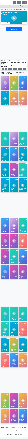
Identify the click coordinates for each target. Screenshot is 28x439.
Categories (23, 6)
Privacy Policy (19, 427)
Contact (13, 427)
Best (10, 6)
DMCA (25, 427)
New (16, 6)
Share (24, 22)
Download (14, 29)
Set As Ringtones (18, 434)
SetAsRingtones (6, 2)
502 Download (6, 22)
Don (8, 66)
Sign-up (24, 2)
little (3, 68)
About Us (7, 427)
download (15, 68)
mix (6, 68)
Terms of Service (14, 430)
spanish (10, 68)
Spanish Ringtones (7, 9)
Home (3, 6)
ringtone (20, 68)
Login (19, 2)
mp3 (24, 68)
